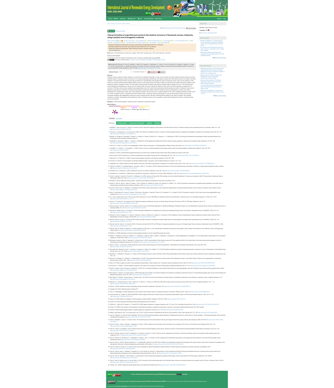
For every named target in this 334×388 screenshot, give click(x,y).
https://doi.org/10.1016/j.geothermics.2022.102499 (123, 357)
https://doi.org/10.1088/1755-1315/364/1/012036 (123, 270)
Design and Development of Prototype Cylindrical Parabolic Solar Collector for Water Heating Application (210, 81)
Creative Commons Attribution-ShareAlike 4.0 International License (147, 60)
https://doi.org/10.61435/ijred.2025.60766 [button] (149, 68)
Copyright (149, 123)
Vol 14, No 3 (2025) (120, 23)
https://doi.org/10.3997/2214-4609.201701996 (137, 317)
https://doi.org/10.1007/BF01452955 (173, 310)
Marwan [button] (128, 23)
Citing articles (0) (122, 123)
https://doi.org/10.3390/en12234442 (153, 185)
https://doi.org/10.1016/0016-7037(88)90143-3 (201, 163)
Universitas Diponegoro (122, 386)
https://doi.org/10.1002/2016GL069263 (140, 260)
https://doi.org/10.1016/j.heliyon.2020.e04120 (125, 168)
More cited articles (220, 96)
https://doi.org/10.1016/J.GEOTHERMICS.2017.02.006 (124, 203)
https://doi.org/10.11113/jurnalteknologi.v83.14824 (123, 326)
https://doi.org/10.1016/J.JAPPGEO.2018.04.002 (122, 283)
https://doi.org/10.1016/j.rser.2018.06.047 (121, 246)
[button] (108, 58)
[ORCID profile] (120, 40)
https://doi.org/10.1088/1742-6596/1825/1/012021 (124, 362)
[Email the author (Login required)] (119, 40)
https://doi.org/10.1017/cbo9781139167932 (207, 304)
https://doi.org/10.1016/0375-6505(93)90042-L (177, 170)
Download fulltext (120, 31)
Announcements (149, 18)
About (116, 18)
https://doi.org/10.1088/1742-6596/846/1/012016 (123, 189)
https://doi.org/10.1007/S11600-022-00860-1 (135, 335)
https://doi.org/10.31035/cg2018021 (208, 312)
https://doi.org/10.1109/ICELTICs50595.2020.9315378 (169, 344)
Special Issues (158, 18)
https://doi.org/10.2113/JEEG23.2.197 (142, 274)
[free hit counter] (179, 374)
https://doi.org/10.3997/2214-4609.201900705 (122, 348)
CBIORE (164, 381)
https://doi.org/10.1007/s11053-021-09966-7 (122, 330)
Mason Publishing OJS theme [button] (157, 386)
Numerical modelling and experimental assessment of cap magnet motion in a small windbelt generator (212, 54)
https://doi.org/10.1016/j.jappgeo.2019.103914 (122, 279)
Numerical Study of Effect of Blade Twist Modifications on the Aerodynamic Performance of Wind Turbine (211, 76)
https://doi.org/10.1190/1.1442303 (119, 150)
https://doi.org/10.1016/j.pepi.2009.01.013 (121, 296)
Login (224, 18)
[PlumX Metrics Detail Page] (114, 112)
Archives (113, 23)
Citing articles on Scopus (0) (136, 123)
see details (119, 118)
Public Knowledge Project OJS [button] (141, 386)
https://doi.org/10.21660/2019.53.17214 (121, 221)
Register (219, 18)
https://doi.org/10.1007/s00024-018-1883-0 (140, 237)
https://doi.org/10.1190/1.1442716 (176, 299)
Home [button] (108, 23)
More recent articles (220, 58)
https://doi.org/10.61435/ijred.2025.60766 (174, 28)
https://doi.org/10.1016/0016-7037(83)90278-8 (122, 134)
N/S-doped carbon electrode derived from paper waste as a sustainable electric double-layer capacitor (212, 48)
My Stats (185, 374)
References (112, 123)
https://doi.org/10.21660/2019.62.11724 (121, 226)
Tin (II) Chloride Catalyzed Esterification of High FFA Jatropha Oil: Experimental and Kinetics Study (211, 86)
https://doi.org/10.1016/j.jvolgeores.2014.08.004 (202, 265)
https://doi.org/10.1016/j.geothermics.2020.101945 (132, 194)
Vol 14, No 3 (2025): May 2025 (209, 33)
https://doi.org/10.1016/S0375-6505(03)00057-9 (177, 286)
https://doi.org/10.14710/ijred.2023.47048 (170, 353)
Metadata (157, 123)
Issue (140, 18)
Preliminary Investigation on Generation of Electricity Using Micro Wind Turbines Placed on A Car (212, 92)
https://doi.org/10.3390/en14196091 (146, 217)
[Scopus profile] (122, 40)
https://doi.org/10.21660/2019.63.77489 (121, 212)
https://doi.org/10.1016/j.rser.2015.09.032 (138, 251)
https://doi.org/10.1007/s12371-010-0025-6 (187, 155)
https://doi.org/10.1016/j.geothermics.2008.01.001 (195, 173)
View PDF (112, 31)
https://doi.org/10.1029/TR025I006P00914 (203, 263)
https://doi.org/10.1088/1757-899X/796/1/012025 (132, 230)
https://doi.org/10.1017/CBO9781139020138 (194, 145)
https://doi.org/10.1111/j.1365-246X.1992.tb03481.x (141, 178)
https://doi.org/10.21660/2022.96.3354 (120, 129)
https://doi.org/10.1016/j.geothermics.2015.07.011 (123, 143)
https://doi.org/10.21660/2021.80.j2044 (135, 208)
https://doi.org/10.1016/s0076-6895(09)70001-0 (173, 365)
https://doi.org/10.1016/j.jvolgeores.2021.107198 (151, 242)
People (123, 18)
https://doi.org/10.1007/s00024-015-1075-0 (122, 198)
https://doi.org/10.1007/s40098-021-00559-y (133, 339)
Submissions (132, 18)
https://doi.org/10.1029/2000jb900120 (199, 292)
